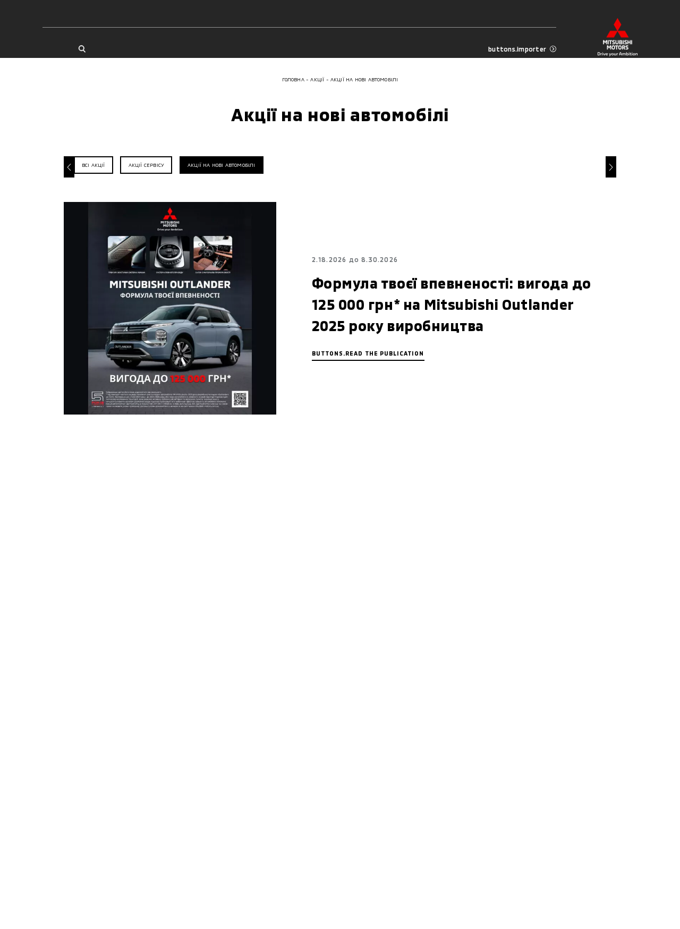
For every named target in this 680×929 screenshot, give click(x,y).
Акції (317, 79)
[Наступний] (611, 167)
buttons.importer (517, 49)
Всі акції (93, 165)
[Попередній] (69, 167)
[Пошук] (81, 49)
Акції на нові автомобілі (221, 165)
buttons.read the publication (368, 353)
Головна (293, 79)
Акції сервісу (146, 165)
